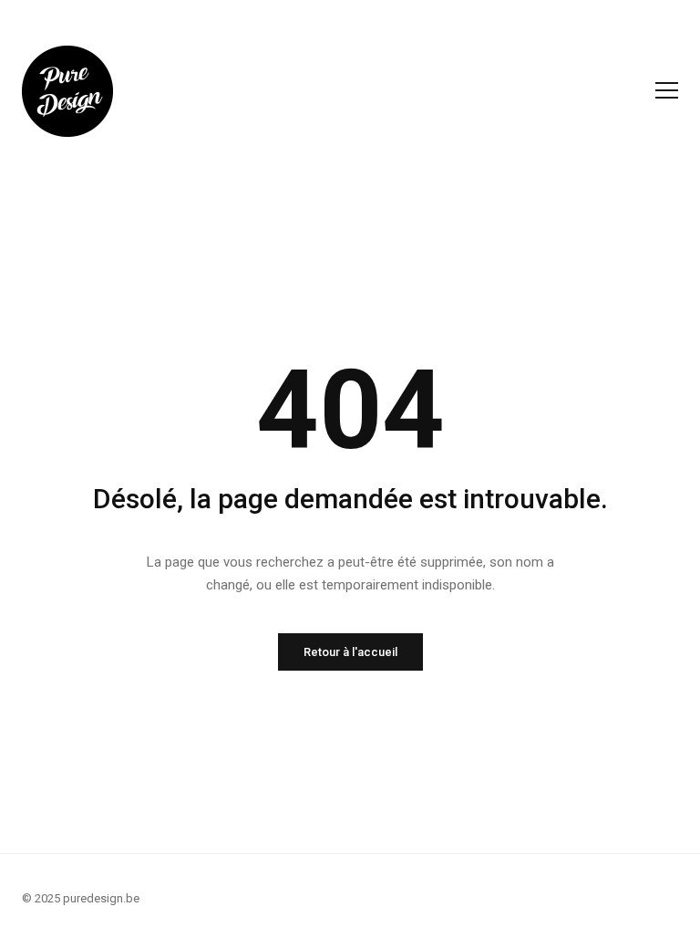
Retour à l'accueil (350, 652)
